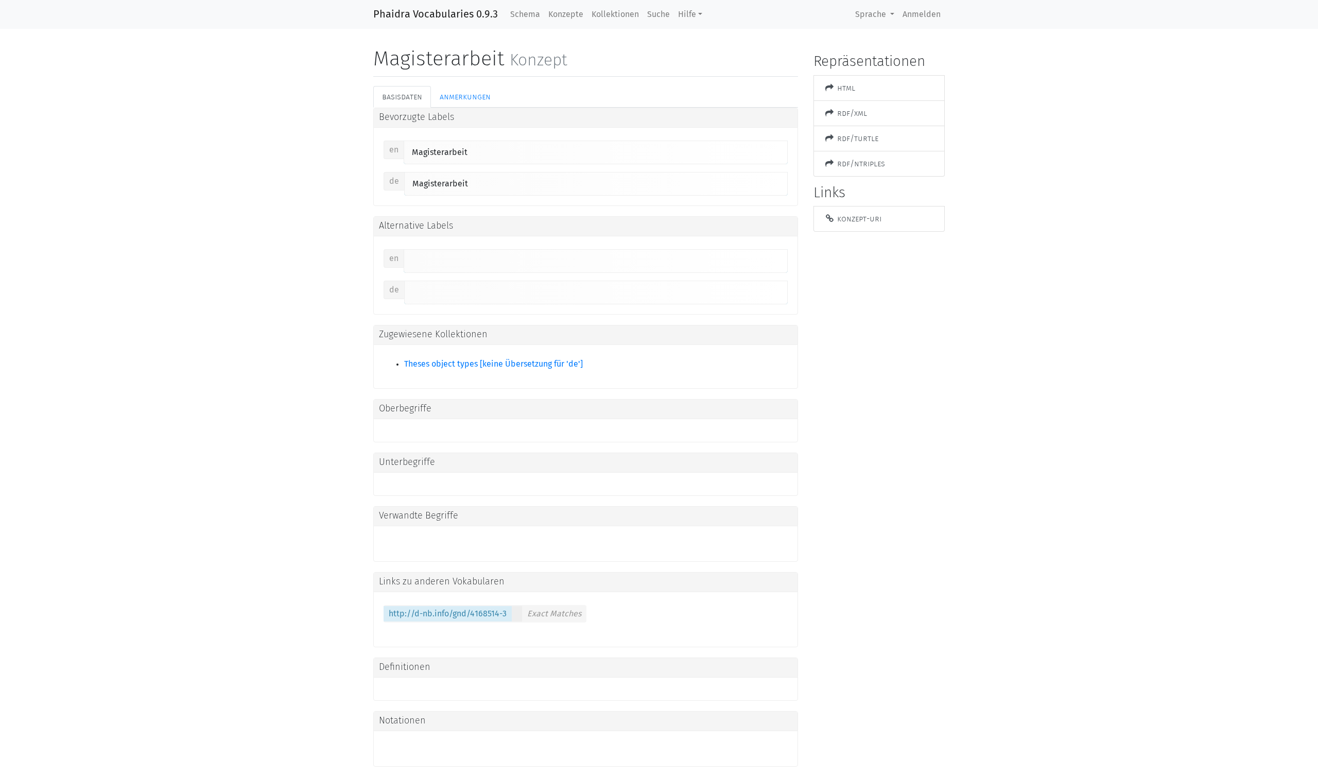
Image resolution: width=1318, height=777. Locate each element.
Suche (658, 14)
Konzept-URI (858, 219)
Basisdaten (402, 96)
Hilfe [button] (687, 14)
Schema (525, 14)
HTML (845, 88)
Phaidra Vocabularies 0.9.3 (435, 14)
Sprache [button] (871, 14)
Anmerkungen (465, 96)
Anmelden (922, 14)
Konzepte (565, 14)
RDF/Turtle (856, 138)
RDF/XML (851, 113)
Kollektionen (615, 14)
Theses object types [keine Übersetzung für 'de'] (493, 364)
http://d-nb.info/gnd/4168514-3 (448, 614)
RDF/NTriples (860, 163)
